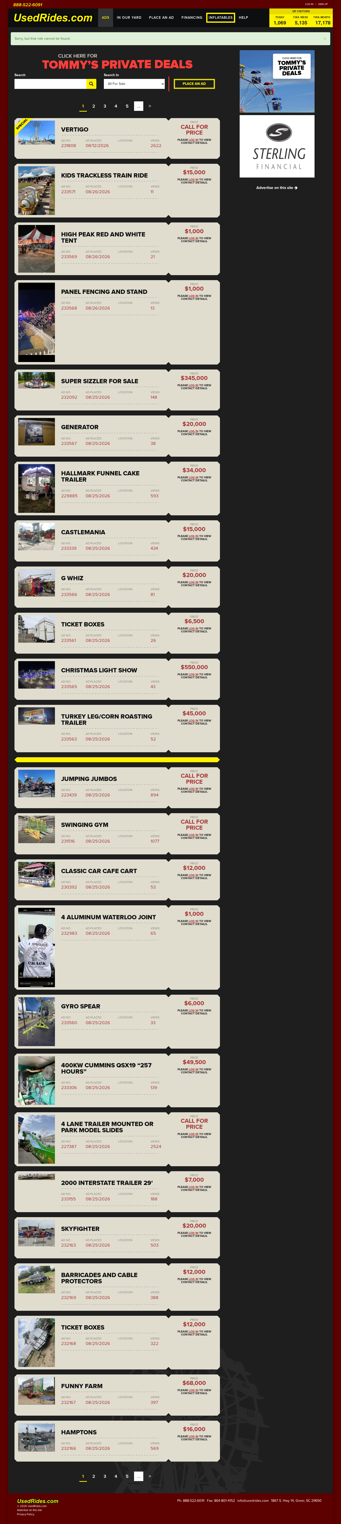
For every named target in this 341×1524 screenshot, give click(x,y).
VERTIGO (74, 129)
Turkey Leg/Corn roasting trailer (106, 720)
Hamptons (79, 1432)
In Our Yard (129, 17)
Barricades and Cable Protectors (99, 1278)
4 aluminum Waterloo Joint (108, 917)
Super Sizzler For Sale (99, 381)
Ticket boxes (82, 624)
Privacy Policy (25, 1514)
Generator (80, 427)
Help (243, 17)
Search (19, 75)
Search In (111, 75)
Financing (191, 17)
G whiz (72, 578)
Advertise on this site (275, 188)
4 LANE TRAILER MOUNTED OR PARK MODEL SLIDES (107, 1127)
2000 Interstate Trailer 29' (107, 1183)
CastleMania (83, 532)
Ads (105, 17)
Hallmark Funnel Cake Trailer (100, 476)
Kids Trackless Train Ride (104, 175)
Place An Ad (161, 17)
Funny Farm (82, 1386)
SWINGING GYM (84, 825)
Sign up (323, 4)
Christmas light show (99, 670)
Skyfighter (80, 1229)
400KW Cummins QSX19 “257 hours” (106, 1068)
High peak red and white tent (103, 237)
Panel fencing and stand (104, 292)
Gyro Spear (80, 1006)
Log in (309, 4)
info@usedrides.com (253, 1501)
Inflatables (221, 17)
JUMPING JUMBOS (89, 779)
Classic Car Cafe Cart (99, 871)
